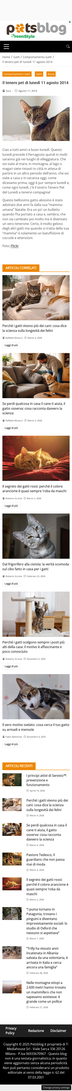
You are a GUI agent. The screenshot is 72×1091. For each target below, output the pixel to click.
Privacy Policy (11, 1030)
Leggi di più (11, 345)
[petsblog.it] (36, 30)
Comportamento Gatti (17, 74)
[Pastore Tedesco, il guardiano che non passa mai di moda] (12, 859)
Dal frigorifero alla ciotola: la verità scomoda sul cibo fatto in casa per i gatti (35, 566)
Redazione (36, 1030)
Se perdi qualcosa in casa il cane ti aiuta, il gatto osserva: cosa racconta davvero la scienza (33, 408)
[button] (68, 46)
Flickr (15, 246)
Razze (51, 74)
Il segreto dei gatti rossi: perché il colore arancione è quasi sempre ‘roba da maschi (34, 488)
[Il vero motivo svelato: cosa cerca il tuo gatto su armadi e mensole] (36, 696)
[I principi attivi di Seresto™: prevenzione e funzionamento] (12, 779)
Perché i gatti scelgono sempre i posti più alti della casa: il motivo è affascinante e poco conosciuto (33, 647)
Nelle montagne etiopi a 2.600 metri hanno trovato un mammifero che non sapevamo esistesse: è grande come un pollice (46, 992)
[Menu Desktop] (6, 46)
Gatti (39, 74)
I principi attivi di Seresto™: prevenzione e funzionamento (46, 780)
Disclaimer (58, 1030)
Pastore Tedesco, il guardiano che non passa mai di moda (45, 860)
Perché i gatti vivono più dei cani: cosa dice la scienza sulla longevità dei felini (34, 328)
